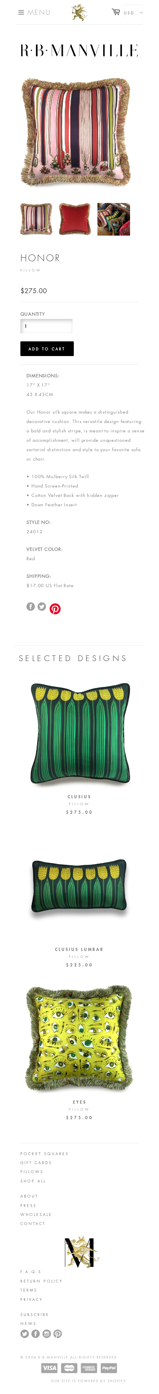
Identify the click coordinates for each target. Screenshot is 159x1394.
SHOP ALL (33, 1181)
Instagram (46, 1333)
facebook (30, 606)
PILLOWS (32, 1171)
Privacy (31, 1299)
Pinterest (57, 1333)
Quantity (32, 314)
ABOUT (29, 1196)
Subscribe (34, 1314)
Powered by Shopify (102, 1381)
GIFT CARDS (36, 1162)
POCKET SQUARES (44, 1153)
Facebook (35, 1333)
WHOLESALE (36, 1214)
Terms (29, 1290)
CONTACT (33, 1223)
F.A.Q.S (31, 1271)
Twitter (42, 606)
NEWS (28, 1323)
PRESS (28, 1205)
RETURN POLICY (41, 1281)
